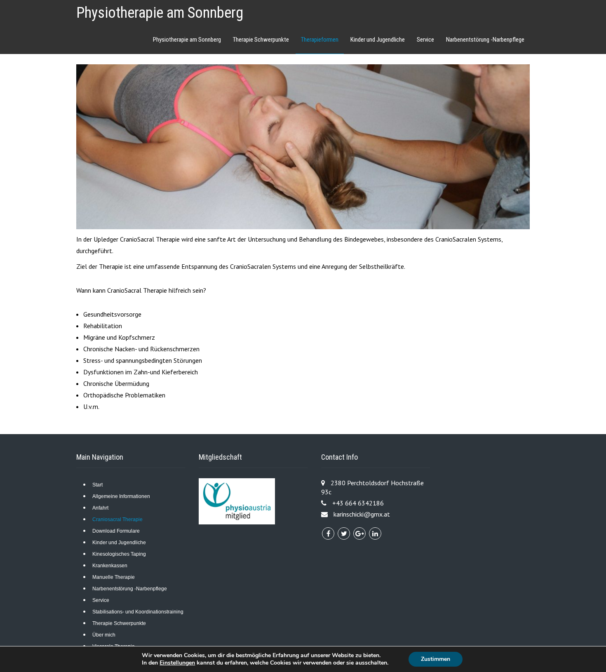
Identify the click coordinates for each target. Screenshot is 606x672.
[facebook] (328, 533)
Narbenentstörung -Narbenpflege (485, 39)
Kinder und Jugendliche (377, 39)
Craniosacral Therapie (117, 519)
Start (97, 485)
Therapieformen (319, 39)
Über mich (103, 635)
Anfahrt (100, 508)
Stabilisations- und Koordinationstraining (137, 612)
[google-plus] (359, 533)
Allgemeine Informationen (121, 496)
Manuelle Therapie (113, 577)
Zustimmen (435, 659)
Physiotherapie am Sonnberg (159, 12)
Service (425, 39)
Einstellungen (177, 663)
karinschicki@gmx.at (362, 514)
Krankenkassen (109, 566)
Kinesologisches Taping (119, 554)
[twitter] (344, 533)
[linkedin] (375, 533)
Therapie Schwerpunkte (261, 39)
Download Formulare (116, 531)
